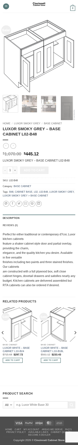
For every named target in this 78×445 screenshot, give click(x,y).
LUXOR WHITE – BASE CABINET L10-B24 (16, 350)
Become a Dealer (39, 435)
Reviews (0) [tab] (10, 225)
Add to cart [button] (12, 360)
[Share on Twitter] (19, 204)
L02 (36, 191)
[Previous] (8, 56)
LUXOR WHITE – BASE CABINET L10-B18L (54, 350)
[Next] (69, 56)
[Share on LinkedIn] (39, 204)
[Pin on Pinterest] (32, 204)
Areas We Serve (52, 429)
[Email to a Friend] (26, 204)
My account (31, 429)
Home (6, 123)
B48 (11, 191)
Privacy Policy (16, 432)
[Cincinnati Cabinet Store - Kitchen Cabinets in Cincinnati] (39, 6)
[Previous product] (13, 146)
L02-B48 (43, 191)
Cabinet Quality (61, 432)
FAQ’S (68, 429)
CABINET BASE (23, 191)
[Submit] (71, 404)
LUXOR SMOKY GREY (27, 123)
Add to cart (34, 170)
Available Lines (38, 432)
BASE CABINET (53, 123)
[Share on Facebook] (13, 204)
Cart (18, 429)
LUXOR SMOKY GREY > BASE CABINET (25, 195)
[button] (6, 6)
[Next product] (6, 146)
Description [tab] (11, 218)
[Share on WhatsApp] (6, 204)
